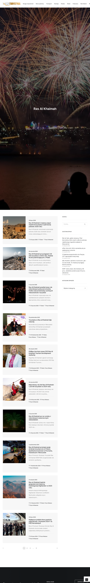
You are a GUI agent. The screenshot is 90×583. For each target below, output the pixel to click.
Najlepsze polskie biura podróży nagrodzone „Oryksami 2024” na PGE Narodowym (40, 521)
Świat (68, 3)
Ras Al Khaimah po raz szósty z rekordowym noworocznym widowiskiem (40, 418)
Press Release (32, 337)
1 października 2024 (35, 465)
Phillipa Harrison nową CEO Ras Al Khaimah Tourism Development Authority (41, 353)
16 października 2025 (35, 335)
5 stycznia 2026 (34, 305)
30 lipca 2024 (34, 536)
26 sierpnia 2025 (34, 368)
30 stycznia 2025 (34, 399)
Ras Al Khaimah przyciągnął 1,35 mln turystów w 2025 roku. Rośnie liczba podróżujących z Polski (41, 255)
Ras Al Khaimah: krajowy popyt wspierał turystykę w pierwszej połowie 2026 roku (40, 224)
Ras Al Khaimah (49, 239)
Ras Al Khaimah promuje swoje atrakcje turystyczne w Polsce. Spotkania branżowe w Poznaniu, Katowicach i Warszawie (40, 449)
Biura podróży (40, 3)
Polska (63, 3)
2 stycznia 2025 (34, 433)
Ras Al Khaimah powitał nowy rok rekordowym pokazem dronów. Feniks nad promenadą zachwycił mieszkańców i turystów (41, 289)
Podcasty (75, 3)
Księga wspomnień (28, 3)
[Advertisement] (74, 306)
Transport (49, 3)
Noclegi (56, 3)
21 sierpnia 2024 (34, 503)
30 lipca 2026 (34, 239)
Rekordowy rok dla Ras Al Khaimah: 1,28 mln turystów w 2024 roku (41, 385)
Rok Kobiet (84, 3)
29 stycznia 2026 (34, 270)
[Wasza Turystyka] (12, 4)
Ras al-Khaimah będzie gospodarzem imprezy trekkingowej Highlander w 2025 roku (40, 485)
